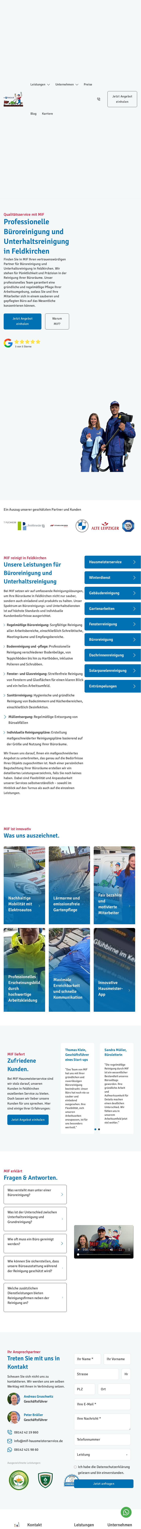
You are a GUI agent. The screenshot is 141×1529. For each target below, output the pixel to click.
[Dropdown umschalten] (48, 84)
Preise (88, 84)
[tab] (95, 1129)
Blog (33, 114)
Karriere (47, 114)
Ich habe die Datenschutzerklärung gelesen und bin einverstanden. (104, 1470)
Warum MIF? (57, 321)
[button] (35, 1194)
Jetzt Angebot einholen (122, 99)
